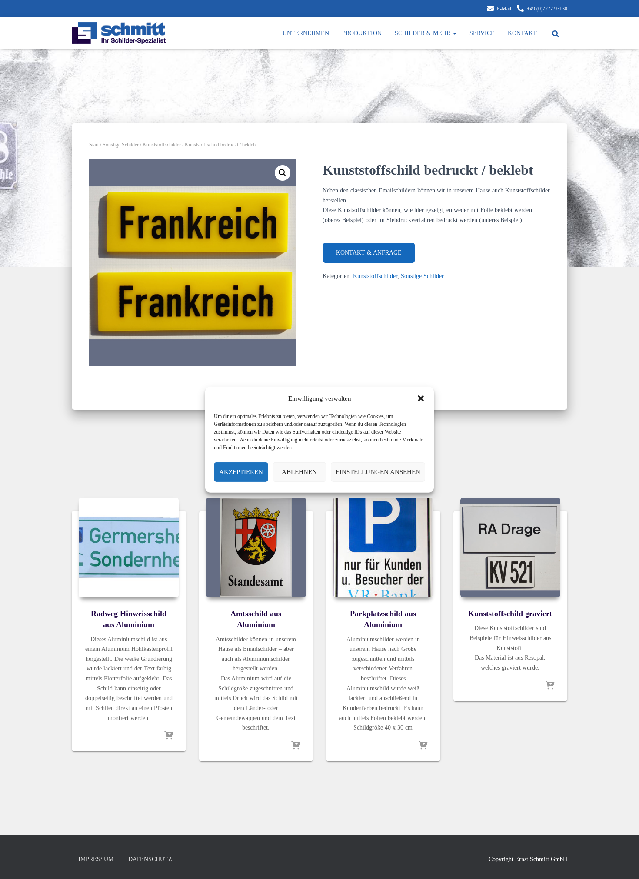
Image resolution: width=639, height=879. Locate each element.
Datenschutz (150, 859)
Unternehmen (306, 33)
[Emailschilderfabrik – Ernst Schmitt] (118, 33)
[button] (420, 398)
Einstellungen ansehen (378, 471)
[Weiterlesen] (168, 736)
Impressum (95, 859)
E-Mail (504, 9)
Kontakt (522, 33)
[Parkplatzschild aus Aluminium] (383, 547)
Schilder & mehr (423, 33)
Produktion (362, 33)
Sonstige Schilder (121, 145)
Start (94, 145)
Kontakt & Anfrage (369, 252)
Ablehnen (299, 471)
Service (482, 33)
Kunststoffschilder (162, 145)
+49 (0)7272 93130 (547, 9)
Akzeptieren (241, 471)
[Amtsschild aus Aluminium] (256, 547)
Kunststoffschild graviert (510, 613)
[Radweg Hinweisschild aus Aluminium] (129, 547)
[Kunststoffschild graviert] (510, 547)
